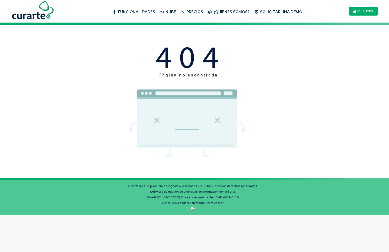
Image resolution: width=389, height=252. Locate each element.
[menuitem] (133, 11)
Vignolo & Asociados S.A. (185, 186)
